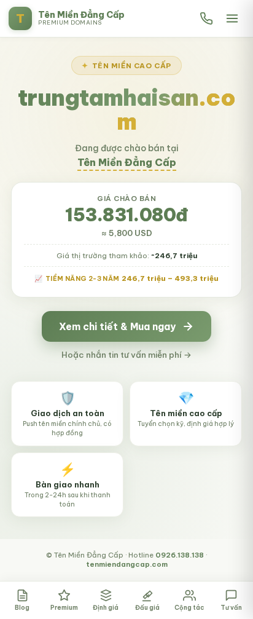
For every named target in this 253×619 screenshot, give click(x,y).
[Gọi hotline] (206, 18)
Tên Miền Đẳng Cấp (126, 162)
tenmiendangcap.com (127, 564)
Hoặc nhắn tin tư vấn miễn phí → (126, 354)
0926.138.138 (179, 554)
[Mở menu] (232, 18)
